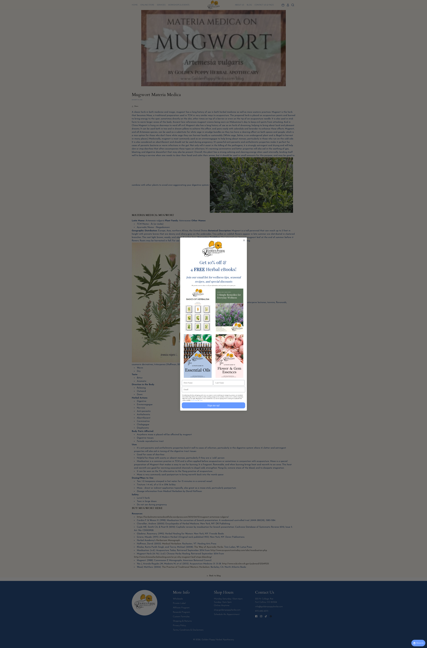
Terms (200, 400)
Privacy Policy (194, 400)
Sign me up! (213, 405)
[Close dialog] (244, 240)
